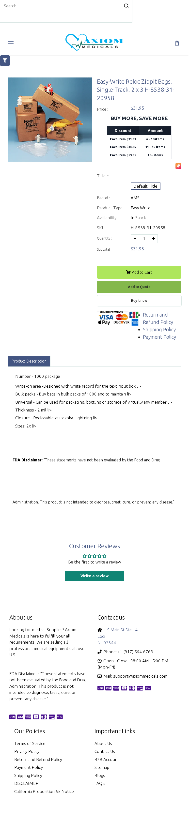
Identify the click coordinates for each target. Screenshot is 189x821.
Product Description (29, 361)
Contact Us (104, 751)
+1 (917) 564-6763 (135, 651)
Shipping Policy (159, 329)
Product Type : (111, 207)
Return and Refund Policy (38, 759)
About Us (103, 743)
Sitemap (101, 767)
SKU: (101, 227)
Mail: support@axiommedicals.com (135, 676)
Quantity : (104, 238)
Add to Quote (139, 287)
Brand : (103, 197)
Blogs (99, 775)
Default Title (146, 186)
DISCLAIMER (26, 783)
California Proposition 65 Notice (44, 791)
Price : (102, 109)
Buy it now (139, 301)
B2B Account (106, 759)
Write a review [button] (94, 576)
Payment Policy (159, 337)
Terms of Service (29, 743)
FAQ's (99, 783)
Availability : (107, 217)
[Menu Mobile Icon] (11, 43)
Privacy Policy (26, 751)
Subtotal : (104, 249)
